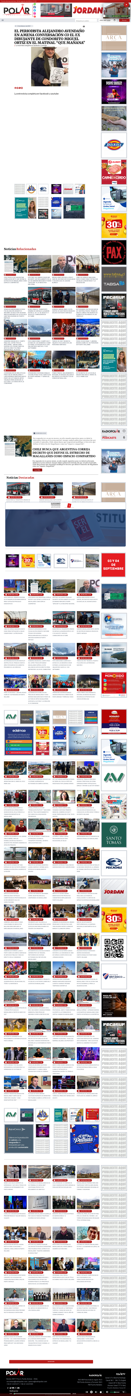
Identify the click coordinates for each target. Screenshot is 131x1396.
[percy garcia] (88, 592)
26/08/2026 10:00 (61, 1180)
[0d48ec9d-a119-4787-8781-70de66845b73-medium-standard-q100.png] (17, 15)
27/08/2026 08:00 (85, 891)
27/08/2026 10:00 (37, 891)
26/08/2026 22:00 (37, 976)
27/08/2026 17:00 (85, 805)
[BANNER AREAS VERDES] (114, 790)
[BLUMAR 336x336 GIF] (114, 667)
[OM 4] (88, 917)
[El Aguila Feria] (113, 576)
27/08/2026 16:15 (37, 833)
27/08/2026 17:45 (37, 805)
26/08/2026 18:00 (13, 1062)
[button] (126, 4)
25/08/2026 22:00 (61, 1272)
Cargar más (51, 1361)
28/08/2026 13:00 (11, 274)
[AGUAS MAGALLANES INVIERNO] (113, 472)
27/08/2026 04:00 (85, 919)
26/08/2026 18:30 (61, 1033)
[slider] (14, 1393)
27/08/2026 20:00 (85, 776)
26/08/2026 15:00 (37, 1091)
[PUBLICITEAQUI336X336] (114, 398)
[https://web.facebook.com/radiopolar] (35, 7)
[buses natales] (64, 624)
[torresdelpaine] (39, 336)
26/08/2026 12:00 (13, 1180)
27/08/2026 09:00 (61, 891)
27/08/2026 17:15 (61, 805)
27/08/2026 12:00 (85, 862)
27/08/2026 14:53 (13, 862)
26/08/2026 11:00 (37, 1180)
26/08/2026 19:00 (13, 1033)
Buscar (124, 20)
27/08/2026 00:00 (85, 948)
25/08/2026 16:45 (85, 1334)
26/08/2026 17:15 (61, 1062)
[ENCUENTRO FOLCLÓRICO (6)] (63, 336)
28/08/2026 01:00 (35, 370)
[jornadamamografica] (15, 592)
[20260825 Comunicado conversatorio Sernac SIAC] (39, 1270)
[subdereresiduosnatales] (88, 624)
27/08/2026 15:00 (85, 833)
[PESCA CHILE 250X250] (114, 875)
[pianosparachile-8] (15, 1270)
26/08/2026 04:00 (13, 1241)
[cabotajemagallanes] (64, 592)
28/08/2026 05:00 (35, 338)
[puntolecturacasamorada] (15, 368)
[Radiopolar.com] (2, 20)
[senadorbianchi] (64, 917)
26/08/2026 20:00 (37, 1005)
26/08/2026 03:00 (37, 1241)
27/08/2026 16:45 (13, 833)
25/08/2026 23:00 (37, 1272)
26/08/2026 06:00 (61, 1211)
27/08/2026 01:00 (61, 948)
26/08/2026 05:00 (85, 1211)
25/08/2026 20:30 (13, 1303)
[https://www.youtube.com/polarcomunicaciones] (35, 16)
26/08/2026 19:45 (61, 1005)
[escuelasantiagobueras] (39, 624)
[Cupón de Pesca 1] (15, 336)
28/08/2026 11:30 (59, 274)
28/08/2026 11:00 (83, 274)
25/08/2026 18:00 (85, 1303)
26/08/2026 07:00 (37, 1211)
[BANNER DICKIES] (114, 157)
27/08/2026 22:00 (37, 776)
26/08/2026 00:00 (13, 1272)
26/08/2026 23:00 (13, 976)
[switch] (102, 1392)
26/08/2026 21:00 (61, 976)
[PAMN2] (88, 368)
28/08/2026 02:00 (11, 370)
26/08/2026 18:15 (85, 1033)
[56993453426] (35, 5)
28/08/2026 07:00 (83, 306)
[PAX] (114, 264)
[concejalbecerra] (39, 1060)
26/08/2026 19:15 (85, 1005)
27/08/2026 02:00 (37, 948)
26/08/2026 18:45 (37, 1033)
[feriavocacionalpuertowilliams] (88, 336)
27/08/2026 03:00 (13, 948)
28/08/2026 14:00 (13, 594)
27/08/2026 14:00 (37, 862)
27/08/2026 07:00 (13, 919)
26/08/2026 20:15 (13, 1005)
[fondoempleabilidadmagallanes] (15, 917)
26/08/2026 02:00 (61, 1241)
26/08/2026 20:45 (85, 976)
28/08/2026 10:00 (11, 306)
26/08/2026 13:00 (85, 1091)
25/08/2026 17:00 (61, 1334)
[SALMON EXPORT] (114, 608)
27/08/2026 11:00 (13, 891)
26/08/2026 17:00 (85, 1062)
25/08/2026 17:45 (13, 1334)
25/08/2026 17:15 (37, 1334)
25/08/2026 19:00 (61, 1303)
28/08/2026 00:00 (59, 370)
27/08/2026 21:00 (61, 776)
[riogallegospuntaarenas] (15, 1060)
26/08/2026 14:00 (61, 1091)
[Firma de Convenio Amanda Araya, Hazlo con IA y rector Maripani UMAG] (88, 1270)
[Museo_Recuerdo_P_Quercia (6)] (63, 368)
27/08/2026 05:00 (61, 919)
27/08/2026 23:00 (83, 370)
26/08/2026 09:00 (85, 1180)
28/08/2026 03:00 (83, 338)
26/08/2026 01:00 (85, 1241)
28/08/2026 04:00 (59, 338)
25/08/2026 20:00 (37, 1303)
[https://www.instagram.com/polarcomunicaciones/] (35, 14)
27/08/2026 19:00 (13, 805)
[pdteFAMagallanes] (64, 1060)
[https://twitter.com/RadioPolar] (35, 10)
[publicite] (114, 1073)
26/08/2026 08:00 (13, 1211)
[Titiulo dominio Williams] (64, 1270)
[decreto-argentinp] (18, 456)
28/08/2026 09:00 (35, 306)
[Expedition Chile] (39, 368)
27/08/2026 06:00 (37, 919)
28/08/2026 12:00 (35, 274)
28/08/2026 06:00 (11, 338)
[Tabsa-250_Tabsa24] (114, 291)
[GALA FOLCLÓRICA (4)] (88, 1060)
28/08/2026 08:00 (59, 306)
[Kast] (39, 917)
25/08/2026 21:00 (85, 1272)
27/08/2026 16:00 (61, 833)
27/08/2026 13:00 (61, 862)
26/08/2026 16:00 (13, 1091)
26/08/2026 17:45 (37, 1062)
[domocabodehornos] (15, 624)
